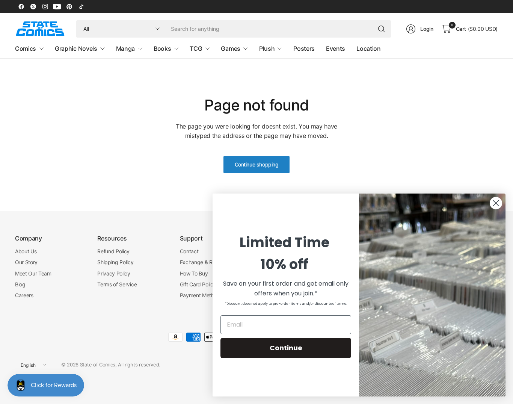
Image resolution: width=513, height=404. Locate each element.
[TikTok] (81, 6)
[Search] (381, 29)
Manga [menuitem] (125, 48)
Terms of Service (117, 284)
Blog (20, 284)
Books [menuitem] (162, 48)
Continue (286, 348)
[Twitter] (33, 6)
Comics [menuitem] (25, 48)
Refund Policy (113, 251)
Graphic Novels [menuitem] (76, 48)
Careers (24, 295)
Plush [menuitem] (267, 48)
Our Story (26, 262)
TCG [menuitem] (196, 48)
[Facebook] (21, 6)
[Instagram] (45, 6)
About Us (25, 251)
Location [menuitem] (368, 48)
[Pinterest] (69, 6)
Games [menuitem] (230, 48)
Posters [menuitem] (304, 48)
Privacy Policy (113, 273)
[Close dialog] (495, 203)
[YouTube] (57, 6)
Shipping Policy (115, 262)
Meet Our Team (33, 273)
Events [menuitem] (335, 48)
